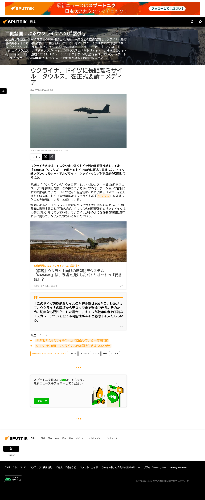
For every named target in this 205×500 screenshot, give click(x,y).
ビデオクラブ (111, 438)
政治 (57, 438)
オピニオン (81, 438)
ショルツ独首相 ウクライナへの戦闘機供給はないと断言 (73, 346)
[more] (121, 285)
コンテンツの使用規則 (41, 467)
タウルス (103, 196)
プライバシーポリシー (155, 467)
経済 (64, 438)
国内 (50, 438)
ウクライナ (85, 353)
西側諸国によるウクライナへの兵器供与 (57, 266)
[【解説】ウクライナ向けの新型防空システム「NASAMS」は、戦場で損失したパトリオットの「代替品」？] (78, 241)
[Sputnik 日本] (16, 24)
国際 (43, 438)
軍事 (105, 353)
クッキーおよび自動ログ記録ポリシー (121, 467)
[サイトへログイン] (192, 22)
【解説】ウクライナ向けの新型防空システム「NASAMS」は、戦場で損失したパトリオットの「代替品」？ (78, 275)
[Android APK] (13, 479)
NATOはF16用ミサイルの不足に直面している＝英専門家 (72, 340)
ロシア (96, 353)
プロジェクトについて (14, 467)
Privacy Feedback (179, 467)
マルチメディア (95, 438)
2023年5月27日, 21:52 (41, 89)
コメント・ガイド (89, 467)
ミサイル (114, 353)
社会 (71, 438)
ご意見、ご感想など (66, 467)
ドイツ (73, 353)
